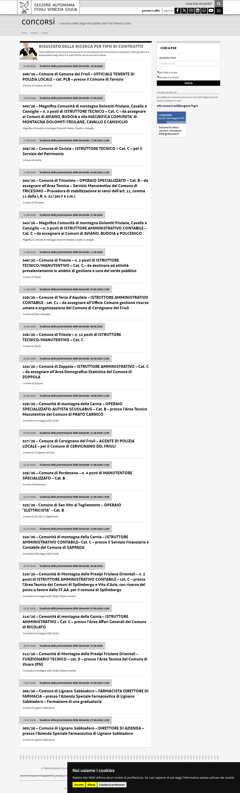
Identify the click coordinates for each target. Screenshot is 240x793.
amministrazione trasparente (37, 775)
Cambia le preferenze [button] (112, 784)
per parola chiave (168, 57)
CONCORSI (34, 32)
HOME (24, 32)
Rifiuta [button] (91, 784)
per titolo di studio (168, 72)
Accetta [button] (78, 784)
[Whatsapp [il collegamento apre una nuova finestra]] (204, 11)
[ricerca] (219, 3)
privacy (59, 775)
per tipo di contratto (169, 77)
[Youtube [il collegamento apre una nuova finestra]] (211, 11)
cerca (189, 83)
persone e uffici (151, 10)
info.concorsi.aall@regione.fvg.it (177, 105)
